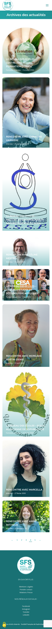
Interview (17, 70)
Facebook (26, 606)
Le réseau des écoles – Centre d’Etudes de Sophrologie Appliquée (22, 289)
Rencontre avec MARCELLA (24, 489)
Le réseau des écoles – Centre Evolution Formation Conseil (21, 63)
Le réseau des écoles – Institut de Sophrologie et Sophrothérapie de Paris (24, 220)
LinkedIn (26, 615)
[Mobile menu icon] (47, 5)
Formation (9, 70)
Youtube (26, 612)
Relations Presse (26, 592)
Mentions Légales (26, 586)
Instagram (26, 609)
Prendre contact (26, 589)
